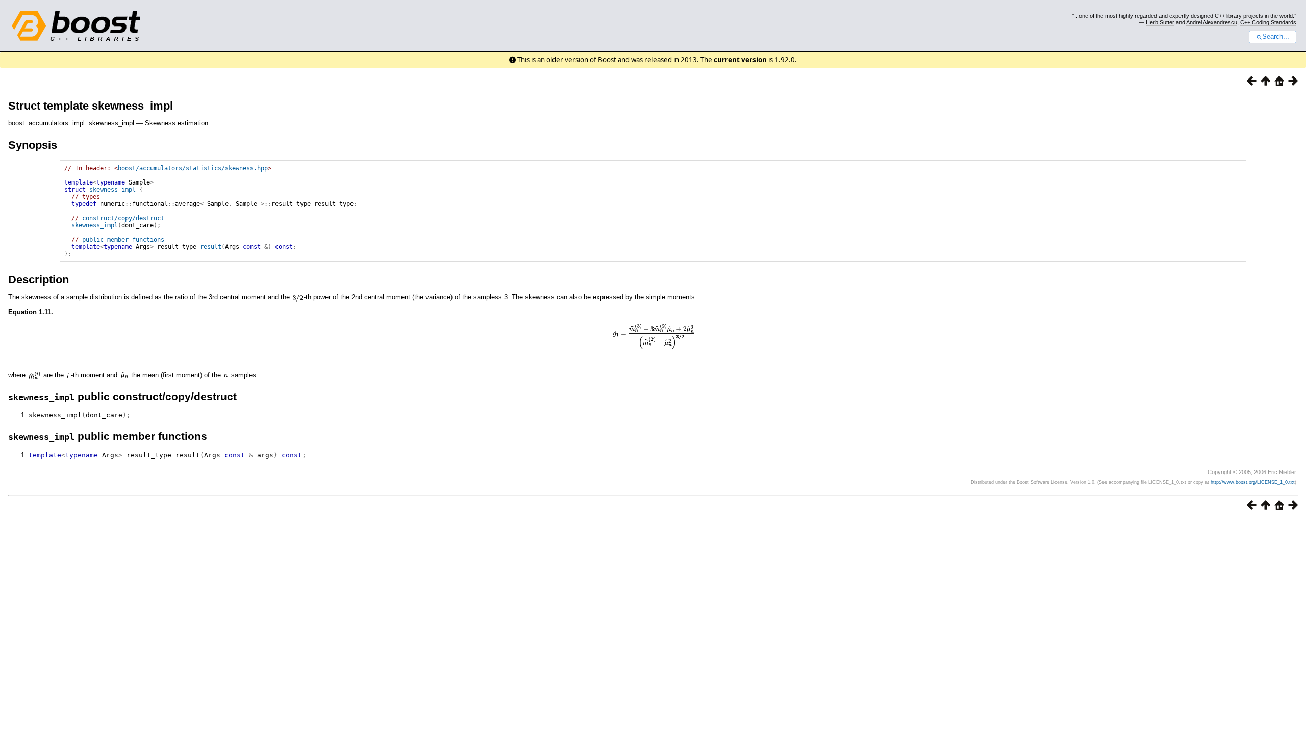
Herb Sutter (1160, 22)
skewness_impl (112, 189)
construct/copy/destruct (123, 218)
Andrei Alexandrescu (1211, 22)
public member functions (123, 239)
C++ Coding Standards (1268, 22)
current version (740, 59)
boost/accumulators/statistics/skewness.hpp (193, 168)
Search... (1275, 36)
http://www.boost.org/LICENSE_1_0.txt (1253, 482)
